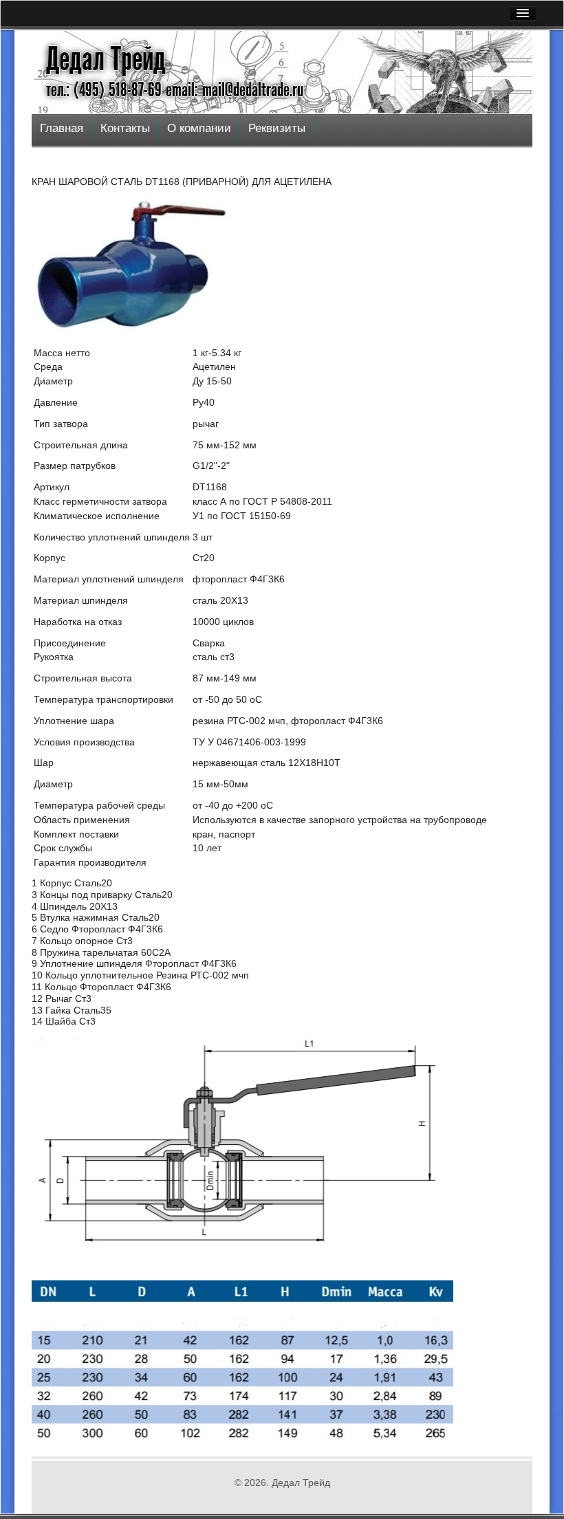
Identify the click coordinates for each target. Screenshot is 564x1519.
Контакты (125, 128)
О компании (199, 128)
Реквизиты (276, 128)
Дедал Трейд (106, 59)
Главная (61, 128)
